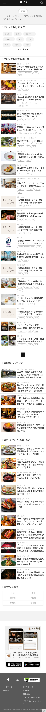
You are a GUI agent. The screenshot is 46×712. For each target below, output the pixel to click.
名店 (6, 45)
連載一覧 (6, 690)
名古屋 (17, 45)
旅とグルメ (29, 34)
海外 (33, 593)
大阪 (29, 39)
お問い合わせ (28, 687)
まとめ (7, 34)
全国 (13, 593)
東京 (20, 39)
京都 (27, 45)
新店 (17, 34)
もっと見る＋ (23, 49)
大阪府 (33, 598)
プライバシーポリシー (31, 698)
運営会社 (26, 690)
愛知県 (12, 603)
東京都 (12, 598)
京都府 (33, 603)
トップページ (8, 687)
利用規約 (26, 694)
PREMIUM (8, 39)
